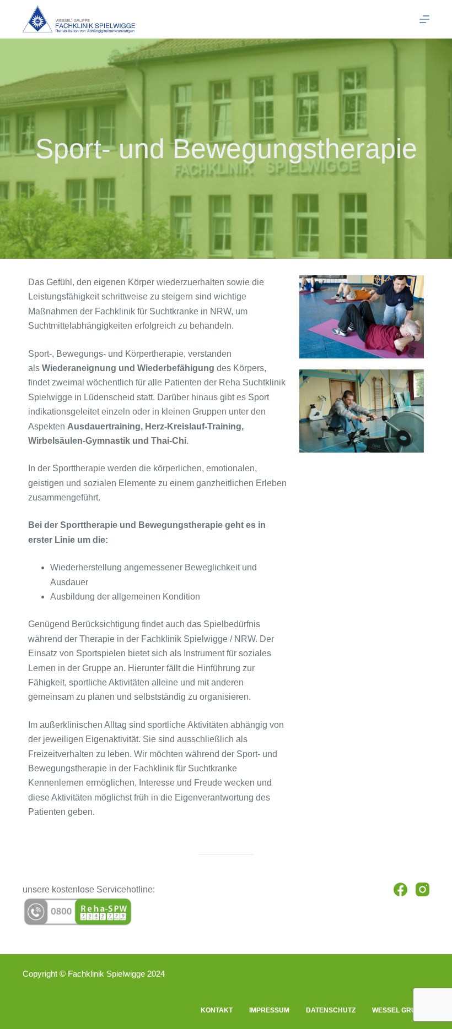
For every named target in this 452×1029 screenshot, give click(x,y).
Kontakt (217, 1010)
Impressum (269, 1010)
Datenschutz (331, 1010)
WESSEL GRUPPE (400, 1010)
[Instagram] (422, 889)
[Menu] (424, 19)
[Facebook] (400, 889)
